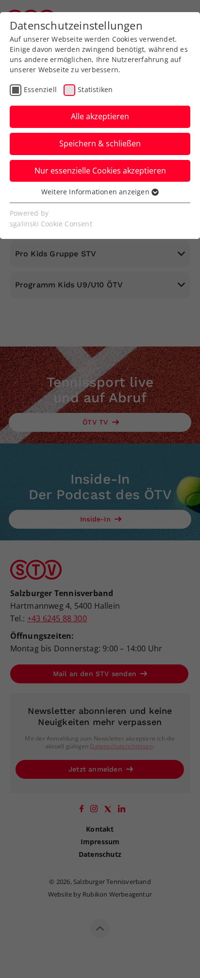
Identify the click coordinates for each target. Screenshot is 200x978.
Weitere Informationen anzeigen (96, 191)
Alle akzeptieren (100, 116)
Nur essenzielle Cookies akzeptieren (100, 170)
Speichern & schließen (100, 143)
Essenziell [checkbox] (40, 89)
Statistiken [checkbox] (95, 89)
